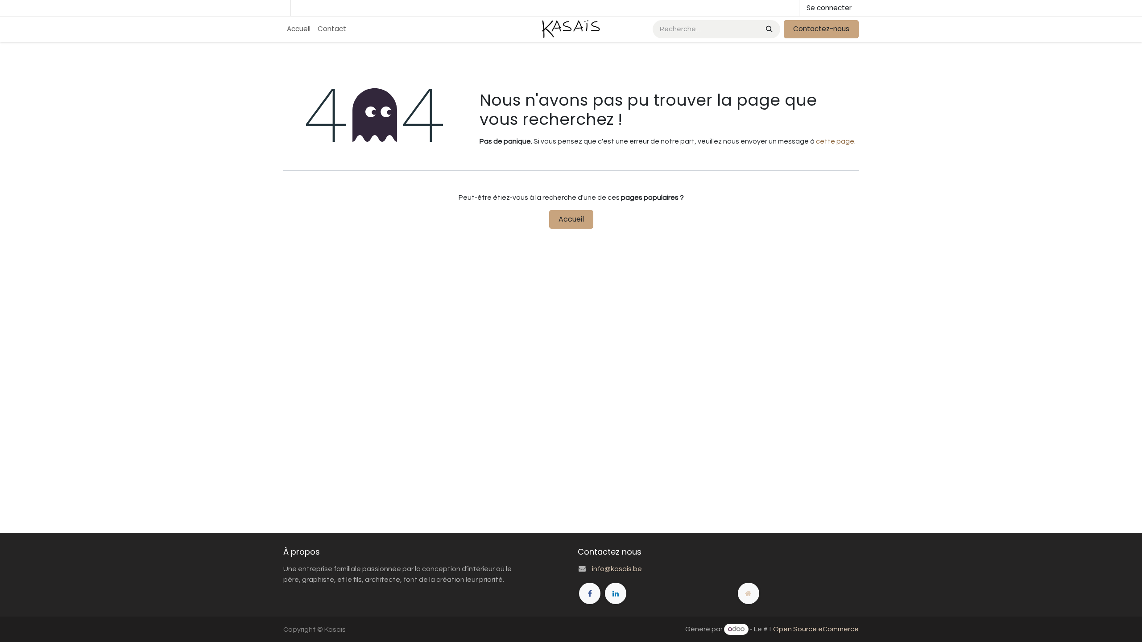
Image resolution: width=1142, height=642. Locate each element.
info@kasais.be (617, 568)
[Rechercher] (768, 29)
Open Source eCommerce (816, 629)
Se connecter (829, 7)
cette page (835, 141)
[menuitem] (298, 29)
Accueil (571, 219)
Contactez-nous (821, 28)
